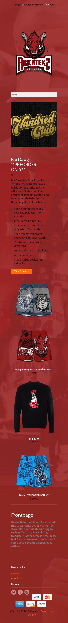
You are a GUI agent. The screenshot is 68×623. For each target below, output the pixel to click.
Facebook (20, 592)
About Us (16, 578)
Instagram (26, 592)
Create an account (33, 4)
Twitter (13, 592)
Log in (18, 4)
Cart (52, 4)
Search (15, 574)
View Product (21, 271)
